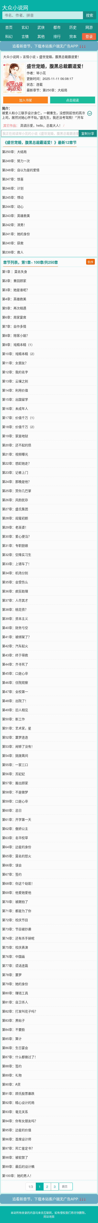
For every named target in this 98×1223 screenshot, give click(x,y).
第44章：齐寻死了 (15, 664)
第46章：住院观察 (15, 682)
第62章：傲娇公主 (15, 828)
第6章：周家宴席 (14, 317)
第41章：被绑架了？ (16, 636)
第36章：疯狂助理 (15, 591)
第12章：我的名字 (15, 372)
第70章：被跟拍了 (15, 901)
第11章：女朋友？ (15, 362)
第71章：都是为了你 (16, 910)
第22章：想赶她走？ (16, 463)
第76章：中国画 (13, 956)
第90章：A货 (11, 1084)
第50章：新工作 (13, 719)
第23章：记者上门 (15, 472)
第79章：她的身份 (15, 983)
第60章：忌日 (12, 810)
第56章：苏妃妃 (13, 773)
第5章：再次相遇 (14, 308)
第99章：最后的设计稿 (18, 1166)
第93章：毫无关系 (15, 1111)
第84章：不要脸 (13, 1029)
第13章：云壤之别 (15, 381)
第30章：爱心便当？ (16, 536)
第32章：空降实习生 (16, 554)
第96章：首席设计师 (16, 1139)
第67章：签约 (12, 874)
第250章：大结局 (55, 90)
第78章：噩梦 (12, 974)
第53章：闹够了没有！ (18, 746)
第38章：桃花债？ (15, 609)
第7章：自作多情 (14, 326)
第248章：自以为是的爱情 (20, 170)
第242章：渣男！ (14, 224)
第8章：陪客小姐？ (15, 335)
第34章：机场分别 (15, 573)
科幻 (9, 36)
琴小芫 (41, 73)
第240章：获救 (12, 243)
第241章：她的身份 (16, 233)
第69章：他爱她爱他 (16, 892)
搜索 (89, 15)
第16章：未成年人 (15, 408)
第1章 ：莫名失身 (14, 271)
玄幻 (25, 27)
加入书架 (25, 100)
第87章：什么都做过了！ (20, 1057)
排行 (57, 36)
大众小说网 (15, 7)
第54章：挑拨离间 (15, 755)
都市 (57, 27)
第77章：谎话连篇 (15, 965)
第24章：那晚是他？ (16, 481)
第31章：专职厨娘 (15, 545)
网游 (89, 27)
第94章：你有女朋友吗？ (20, 1120)
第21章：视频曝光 (15, 454)
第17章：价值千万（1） (19, 417)
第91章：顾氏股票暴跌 (18, 1093)
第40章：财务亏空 (15, 627)
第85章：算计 (12, 1038)
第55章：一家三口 (15, 764)
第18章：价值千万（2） (19, 426)
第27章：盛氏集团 (15, 509)
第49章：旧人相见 (15, 709)
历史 (73, 27)
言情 (25, 36)
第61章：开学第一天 (16, 819)
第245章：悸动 (12, 197)
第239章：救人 (12, 252)
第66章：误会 (12, 865)
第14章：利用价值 (15, 390)
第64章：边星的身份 (16, 846)
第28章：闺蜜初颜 (15, 518)
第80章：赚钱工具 (15, 993)
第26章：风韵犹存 (15, 499)
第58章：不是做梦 (15, 792)
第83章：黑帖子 (13, 1020)
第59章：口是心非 (15, 801)
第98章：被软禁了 (15, 1157)
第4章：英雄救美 (14, 299)
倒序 (90, 262)
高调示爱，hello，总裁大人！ (41, 125)
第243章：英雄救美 (16, 215)
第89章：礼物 (12, 1075)
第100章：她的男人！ (17, 1175)
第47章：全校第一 (15, 691)
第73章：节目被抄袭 (16, 929)
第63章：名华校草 (15, 837)
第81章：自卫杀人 (15, 1002)
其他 (41, 36)
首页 (9, 27)
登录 (89, 36)
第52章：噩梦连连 (15, 737)
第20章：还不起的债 (16, 445)
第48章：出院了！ (15, 700)
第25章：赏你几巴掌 (16, 490)
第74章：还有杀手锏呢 (18, 938)
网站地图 (49, 1216)
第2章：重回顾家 (14, 280)
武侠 (41, 27)
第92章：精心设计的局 (18, 1102)
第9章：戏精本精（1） (18, 344)
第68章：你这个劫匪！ (18, 883)
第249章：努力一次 (16, 160)
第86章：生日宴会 (15, 1047)
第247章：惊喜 (12, 179)
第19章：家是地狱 (15, 436)
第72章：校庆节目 (15, 920)
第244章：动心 (12, 206)
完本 (73, 36)
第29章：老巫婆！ (15, 527)
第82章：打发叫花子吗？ (20, 1011)
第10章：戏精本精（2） (19, 353)
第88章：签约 (12, 1066)
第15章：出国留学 (15, 399)
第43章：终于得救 (15, 655)
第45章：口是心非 (15, 673)
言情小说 (29, 56)
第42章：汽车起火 (15, 646)
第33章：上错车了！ (16, 563)
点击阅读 (72, 100)
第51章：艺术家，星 (16, 728)
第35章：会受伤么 (15, 582)
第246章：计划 (12, 188)
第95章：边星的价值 (16, 1130)
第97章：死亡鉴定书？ (18, 1148)
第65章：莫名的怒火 (16, 856)
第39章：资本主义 (15, 618)
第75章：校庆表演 (15, 947)
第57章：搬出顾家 (15, 783)
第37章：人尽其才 (15, 600)
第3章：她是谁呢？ (15, 289)
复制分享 (87, 133)
